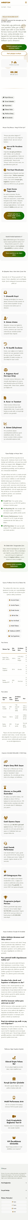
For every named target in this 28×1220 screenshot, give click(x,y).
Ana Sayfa (3, 7)
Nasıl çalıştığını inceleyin (14, 53)
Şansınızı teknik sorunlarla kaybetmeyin (14, 565)
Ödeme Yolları (9, 109)
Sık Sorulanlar (9, 118)
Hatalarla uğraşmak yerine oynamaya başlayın (14, 47)
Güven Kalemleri (9, 101)
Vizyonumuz (8, 105)
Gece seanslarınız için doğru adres (14, 254)
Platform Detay (9, 114)
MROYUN (5, 2)
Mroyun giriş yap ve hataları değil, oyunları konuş (14, 216)
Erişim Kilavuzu (9, 97)
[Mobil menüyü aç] (26, 2)
